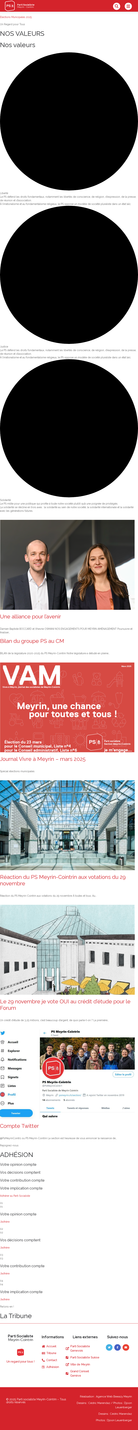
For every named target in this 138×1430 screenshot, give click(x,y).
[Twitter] (109, 1347)
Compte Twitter (19, 1126)
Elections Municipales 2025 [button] (16, 17)
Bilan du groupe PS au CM (32, 641)
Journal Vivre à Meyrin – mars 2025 (43, 759)
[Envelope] (126, 1347)
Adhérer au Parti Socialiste (15, 1195)
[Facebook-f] (117, 1347)
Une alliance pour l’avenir (30, 616)
